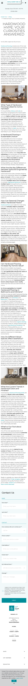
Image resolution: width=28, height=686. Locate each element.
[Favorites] (22, 2)
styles (2, 420)
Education (6, 664)
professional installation (16, 325)
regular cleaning (21, 322)
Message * (4, 573)
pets (15, 128)
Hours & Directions (14, 622)
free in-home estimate (7, 484)
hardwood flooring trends (17, 392)
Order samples (15, 479)
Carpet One (4, 17)
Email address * (5, 545)
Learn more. (19, 678)
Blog (10, 17)
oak (19, 111)
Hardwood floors (6, 205)
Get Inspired (7, 658)
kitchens (15, 297)
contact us (12, 482)
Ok (14, 680)
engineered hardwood (14, 182)
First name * (5, 502)
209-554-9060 (14, 11)
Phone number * (6, 535)
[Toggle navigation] (2, 3)
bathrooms (4, 299)
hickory (13, 111)
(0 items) (25, 2)
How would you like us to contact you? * (12, 526)
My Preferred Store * (7, 564)
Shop (4, 651)
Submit (14, 600)
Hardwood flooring (6, 46)
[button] (14, 530)
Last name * (5, 512)
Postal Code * (5, 554)
